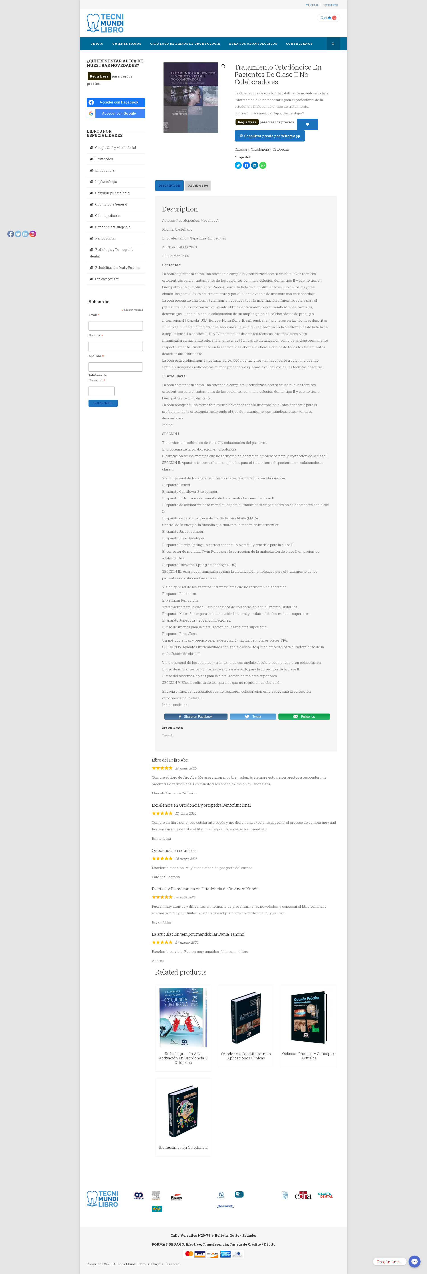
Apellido (96, 356)
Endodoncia (104, 170)
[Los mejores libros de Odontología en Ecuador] (105, 23)
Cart (324, 18)
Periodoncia (105, 238)
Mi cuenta (312, 4)
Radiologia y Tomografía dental (111, 252)
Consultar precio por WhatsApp (271, 136)
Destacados (104, 159)
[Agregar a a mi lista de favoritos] (307, 124)
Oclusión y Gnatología (112, 193)
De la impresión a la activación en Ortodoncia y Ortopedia (183, 1058)
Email (94, 315)
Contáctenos (331, 4)
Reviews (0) (198, 185)
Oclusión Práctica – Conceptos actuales (309, 1055)
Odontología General (111, 204)
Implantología (106, 181)
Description (169, 185)
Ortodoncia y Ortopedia (270, 149)
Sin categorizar (107, 279)
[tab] (169, 185)
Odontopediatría (107, 215)
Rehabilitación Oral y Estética (117, 267)
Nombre (96, 335)
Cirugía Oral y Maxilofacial (115, 148)
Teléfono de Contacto (98, 377)
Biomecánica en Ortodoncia (183, 1147)
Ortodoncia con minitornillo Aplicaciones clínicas (246, 1056)
